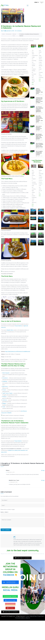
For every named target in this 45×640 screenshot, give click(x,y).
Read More (33, 80)
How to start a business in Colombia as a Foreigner (39, 129)
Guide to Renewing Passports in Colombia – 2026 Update (39, 92)
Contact (27, 616)
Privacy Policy (40, 616)
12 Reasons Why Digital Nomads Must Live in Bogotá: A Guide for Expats (39, 102)
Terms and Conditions (20, 618)
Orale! (3, 406)
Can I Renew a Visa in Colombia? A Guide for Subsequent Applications (39, 111)
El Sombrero (5, 378)
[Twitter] (37, 2)
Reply (43, 470)
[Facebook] (35, 2)
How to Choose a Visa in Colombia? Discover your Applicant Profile (39, 147)
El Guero (4, 389)
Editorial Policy (33, 616)
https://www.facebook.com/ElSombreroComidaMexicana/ (17, 351)
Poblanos (4, 396)
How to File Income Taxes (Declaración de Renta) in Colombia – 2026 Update (39, 120)
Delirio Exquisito (5, 373)
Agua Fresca (5, 386)
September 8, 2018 (10, 472)
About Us (28, 618)
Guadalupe (4, 381)
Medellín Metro (10, 330)
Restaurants (8, 34)
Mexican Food (14, 34)
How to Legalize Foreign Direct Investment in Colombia (39, 154)
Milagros (4, 403)
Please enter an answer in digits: (8, 509)
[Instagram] (38, 2)
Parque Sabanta (18, 325)
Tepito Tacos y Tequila (7, 393)
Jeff (14, 536)
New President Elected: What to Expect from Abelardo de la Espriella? (39, 138)
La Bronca (4, 400)
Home (3, 34)
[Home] (4, 5)
